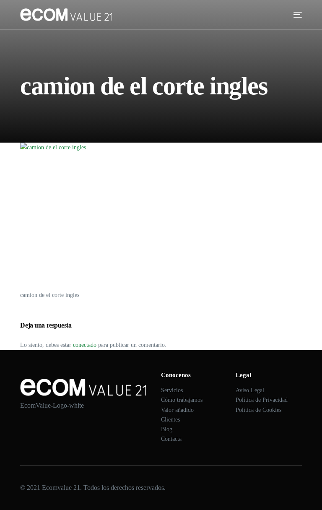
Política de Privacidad (262, 400)
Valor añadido (177, 410)
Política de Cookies (258, 410)
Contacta (171, 439)
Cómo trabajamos (182, 400)
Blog (166, 429)
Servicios (172, 390)
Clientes (170, 419)
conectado (84, 345)
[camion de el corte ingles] (160, 213)
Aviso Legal (250, 390)
